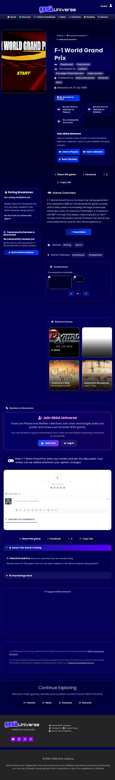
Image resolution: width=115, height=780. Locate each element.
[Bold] (17, 510)
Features (67, 702)
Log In (70, 443)
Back (61, 35)
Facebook (90, 174)
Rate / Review (69, 159)
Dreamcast (67, 64)
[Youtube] (13, 739)
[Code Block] (44, 510)
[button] (111, 6)
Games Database (77, 35)
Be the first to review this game (17, 217)
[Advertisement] (57, 614)
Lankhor (82, 68)
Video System (95, 73)
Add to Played (70, 151)
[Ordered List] (32, 510)
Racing (67, 244)
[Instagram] (19, 739)
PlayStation (83, 64)
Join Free (50, 443)
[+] (55, 510)
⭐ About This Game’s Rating (25, 547)
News (49, 702)
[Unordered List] (36, 510)
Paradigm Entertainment (70, 73)
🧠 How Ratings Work (20, 575)
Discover (87, 702)
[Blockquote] (40, 510)
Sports (78, 244)
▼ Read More (78, 232)
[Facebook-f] (25, 739)
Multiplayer (78, 254)
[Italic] (21, 510)
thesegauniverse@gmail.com (81, 663)
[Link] (48, 510)
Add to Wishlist (94, 151)
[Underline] (25, 510)
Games (31, 702)
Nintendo (103, 77)
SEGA (59, 82)
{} (52, 510)
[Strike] (29, 510)
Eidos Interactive (85, 77)
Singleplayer (95, 254)
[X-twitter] (30, 739)
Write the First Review (23, 252)
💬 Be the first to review (65, 98)
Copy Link (65, 182)
